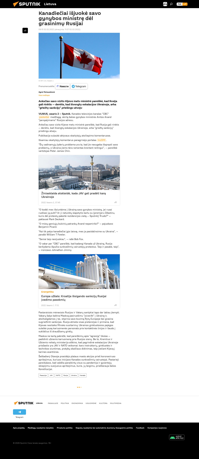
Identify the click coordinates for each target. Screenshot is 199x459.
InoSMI (101, 140)
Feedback (140, 428)
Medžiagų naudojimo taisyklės (41, 428)
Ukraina (74, 375)
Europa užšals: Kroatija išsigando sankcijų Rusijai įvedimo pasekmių (73, 297)
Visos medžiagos (44, 95)
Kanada (82, 375)
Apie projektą (19, 428)
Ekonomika (77, 403)
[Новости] (62, 86)
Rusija (65, 375)
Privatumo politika (64, 428)
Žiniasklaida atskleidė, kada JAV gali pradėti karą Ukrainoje (73, 195)
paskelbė (44, 117)
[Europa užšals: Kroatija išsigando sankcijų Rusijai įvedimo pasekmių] (79, 271)
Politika (65, 403)
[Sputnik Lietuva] (28, 7)
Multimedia (115, 403)
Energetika (47, 292)
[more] (115, 202)
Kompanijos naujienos (157, 428)
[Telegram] (78, 86)
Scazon (50, 81)
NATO (58, 375)
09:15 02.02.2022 (46, 29)
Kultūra (103, 403)
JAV (51, 375)
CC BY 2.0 (42, 81)
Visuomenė (91, 403)
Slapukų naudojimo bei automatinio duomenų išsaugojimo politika (104, 428)
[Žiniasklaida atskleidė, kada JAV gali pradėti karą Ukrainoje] (79, 172)
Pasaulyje (43, 375)
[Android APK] (177, 438)
